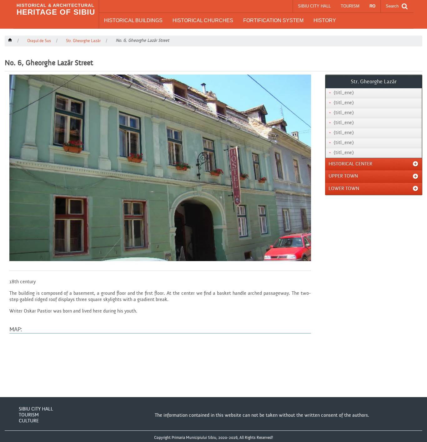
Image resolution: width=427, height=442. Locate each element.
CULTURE (29, 421)
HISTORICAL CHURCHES (203, 20)
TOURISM (350, 6)
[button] (133, 20)
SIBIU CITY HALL (314, 6)
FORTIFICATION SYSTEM (273, 20)
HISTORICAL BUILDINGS (133, 20)
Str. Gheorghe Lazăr (83, 41)
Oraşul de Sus (39, 41)
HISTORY (325, 20)
